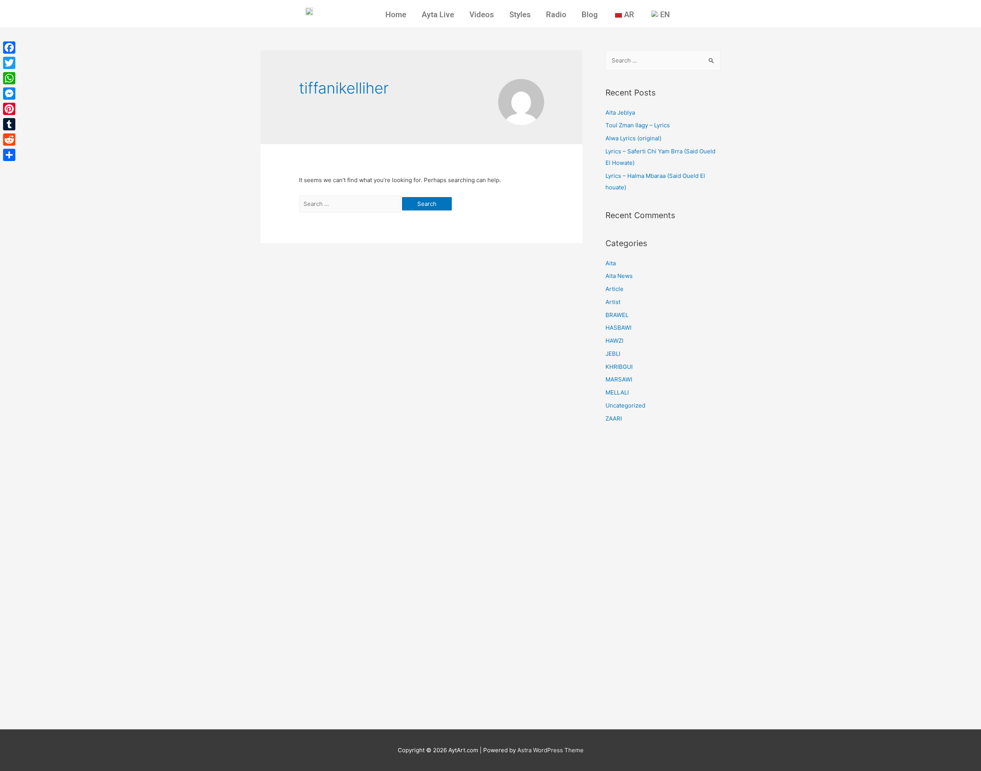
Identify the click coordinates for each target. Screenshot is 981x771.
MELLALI (617, 392)
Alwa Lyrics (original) (633, 138)
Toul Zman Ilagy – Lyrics (637, 125)
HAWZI (614, 340)
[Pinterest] (9, 109)
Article (614, 289)
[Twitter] (9, 63)
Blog (590, 14)
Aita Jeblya (620, 112)
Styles (520, 14)
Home (396, 14)
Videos (481, 14)
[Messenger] (9, 93)
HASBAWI (618, 327)
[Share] (9, 155)
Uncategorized (625, 405)
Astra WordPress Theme (550, 750)
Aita (610, 263)
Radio (556, 14)
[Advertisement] (662, 579)
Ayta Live (438, 14)
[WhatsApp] (9, 78)
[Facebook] (9, 47)
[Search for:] (350, 203)
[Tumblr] (9, 124)
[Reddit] (9, 139)
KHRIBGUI (619, 366)
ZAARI (613, 418)
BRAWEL (616, 315)
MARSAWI (618, 379)
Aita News (619, 275)
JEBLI (612, 353)
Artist (612, 302)
